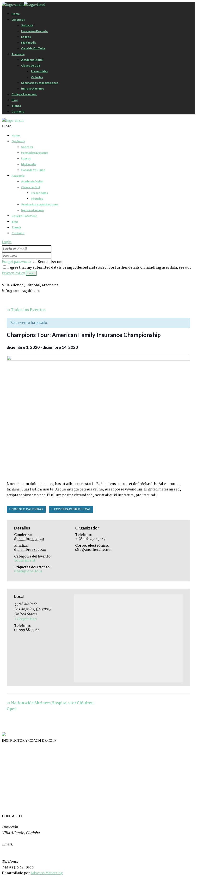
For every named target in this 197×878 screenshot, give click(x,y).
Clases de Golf (14, 759)
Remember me (50, 262)
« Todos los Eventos (26, 310)
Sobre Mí (9, 777)
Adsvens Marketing (47, 873)
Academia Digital (16, 750)
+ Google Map (25, 619)
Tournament (24, 560)
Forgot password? (16, 262)
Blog (6, 795)
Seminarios (11, 786)
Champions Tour (28, 571)
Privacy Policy (13, 273)
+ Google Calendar (26, 509)
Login (7, 242)
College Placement (18, 768)
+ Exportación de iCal (71, 509)
